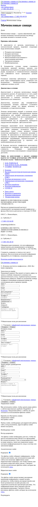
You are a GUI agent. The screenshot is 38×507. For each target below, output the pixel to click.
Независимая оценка (12, 197)
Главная (3, 20)
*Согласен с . (19, 325)
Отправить (5, 327)
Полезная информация (12, 186)
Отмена (12, 327)
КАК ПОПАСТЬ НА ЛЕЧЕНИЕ (16, 165)
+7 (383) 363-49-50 (7, 9)
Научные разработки (12, 184)
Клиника (8, 170)
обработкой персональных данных (24, 325)
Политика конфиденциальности (12, 259)
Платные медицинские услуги (15, 179)
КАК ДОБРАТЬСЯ (11, 163)
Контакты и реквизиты (13, 193)
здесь (11, 467)
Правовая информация (13, 195)
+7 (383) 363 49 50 (7, 242)
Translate (29, 13)
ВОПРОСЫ (17, 166)
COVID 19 (8, 188)
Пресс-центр (9, 191)
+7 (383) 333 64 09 (7, 221)
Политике (4, 410)
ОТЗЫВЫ (8, 166)
